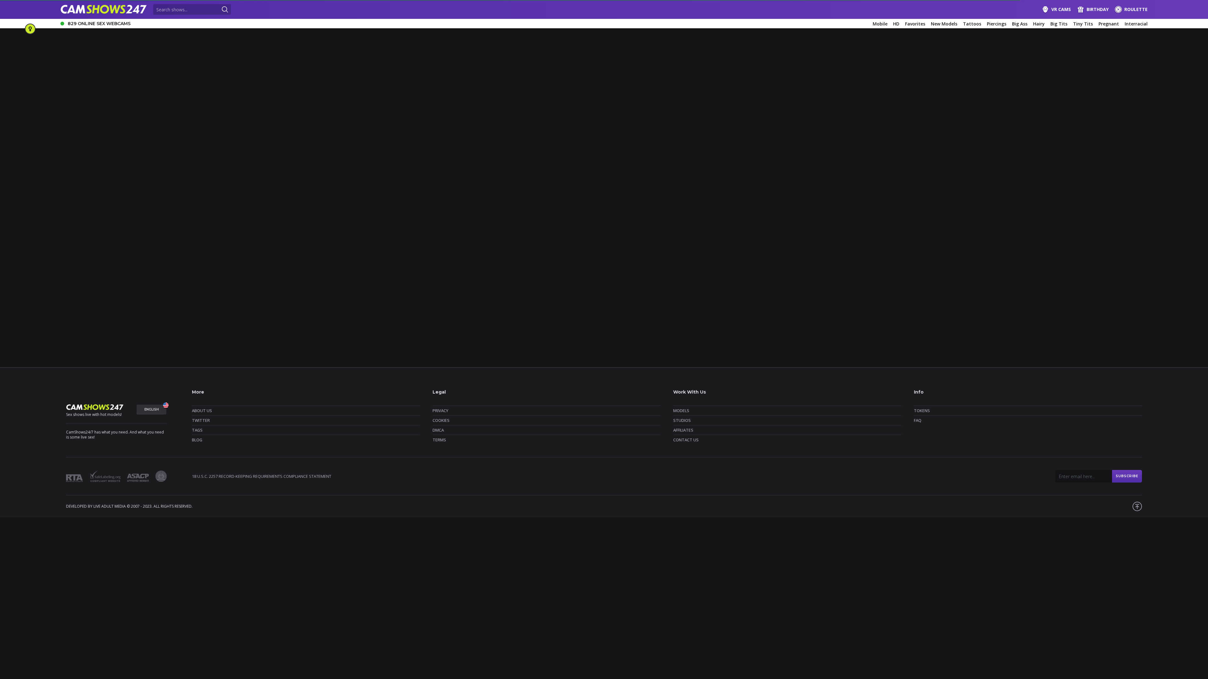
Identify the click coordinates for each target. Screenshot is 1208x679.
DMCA (438, 430)
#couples (71, 260)
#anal (116, 260)
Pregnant (1109, 24)
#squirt (913, 260)
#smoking (864, 260)
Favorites (915, 24)
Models (681, 410)
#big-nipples (163, 260)
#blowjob (213, 260)
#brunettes (413, 271)
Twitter (201, 420)
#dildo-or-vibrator (451, 260)
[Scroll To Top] (1137, 506)
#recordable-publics (783, 260)
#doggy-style (514, 260)
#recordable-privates (739, 260)
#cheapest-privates (303, 260)
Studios (682, 420)
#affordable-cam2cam (83, 271)
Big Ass (1019, 24)
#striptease (938, 260)
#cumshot (387, 260)
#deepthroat (416, 260)
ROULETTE (1136, 9)
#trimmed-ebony (537, 281)
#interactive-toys (676, 260)
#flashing (994, 271)
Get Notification (225, 171)
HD (896, 24)
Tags (197, 430)
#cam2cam (240, 260)
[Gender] (30, 29)
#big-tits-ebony (357, 271)
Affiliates (683, 430)
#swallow (965, 260)
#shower (839, 260)
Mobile (880, 24)
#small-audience (213, 281)
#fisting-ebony (965, 271)
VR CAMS (1061, 9)
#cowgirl (336, 260)
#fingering (622, 260)
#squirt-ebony (321, 281)
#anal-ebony (164, 271)
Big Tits (1058, 24)
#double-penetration (553, 260)
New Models (944, 24)
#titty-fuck (991, 260)
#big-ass (137, 260)
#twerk (1063, 260)
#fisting (646, 260)
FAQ (917, 420)
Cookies (441, 420)
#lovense (1083, 271)
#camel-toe (267, 260)
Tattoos (972, 24)
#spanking (890, 260)
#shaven (816, 260)
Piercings (996, 24)
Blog (197, 440)
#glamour (1019, 271)
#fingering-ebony (907, 271)
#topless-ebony (475, 281)
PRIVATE (348, 240)
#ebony (817, 271)
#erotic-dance (592, 260)
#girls (1105, 260)
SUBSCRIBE (1127, 476)
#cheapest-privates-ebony (553, 271)
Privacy (440, 410)
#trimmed (1040, 260)
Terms (439, 440)
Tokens (922, 410)
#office (706, 260)
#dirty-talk (485, 260)
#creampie (361, 260)
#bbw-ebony (211, 271)
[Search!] (225, 9)
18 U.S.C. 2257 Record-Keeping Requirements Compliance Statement (261, 476)
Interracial (1136, 24)
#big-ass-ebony (268, 271)
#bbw (188, 271)
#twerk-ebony (594, 281)
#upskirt (1085, 260)
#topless (1016, 260)
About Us (202, 410)
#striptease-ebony (386, 281)
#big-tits (190, 260)
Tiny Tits (1083, 24)
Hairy (1039, 24)
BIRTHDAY (1098, 9)
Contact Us (686, 440)
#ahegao (95, 260)
